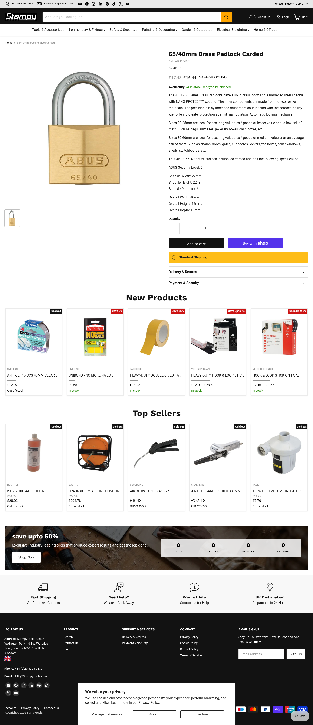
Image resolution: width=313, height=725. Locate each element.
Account (10, 708)
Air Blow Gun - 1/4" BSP (149, 491)
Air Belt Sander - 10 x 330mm (216, 491)
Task (256, 484)
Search (68, 637)
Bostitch (13, 484)
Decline (202, 714)
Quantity (174, 218)
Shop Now (26, 557)
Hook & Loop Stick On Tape (276, 375)
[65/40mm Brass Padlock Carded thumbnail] (12, 218)
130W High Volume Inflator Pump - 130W (277, 491)
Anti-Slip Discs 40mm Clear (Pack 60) (31, 375)
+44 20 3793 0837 (22, 3)
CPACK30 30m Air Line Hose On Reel (94, 491)
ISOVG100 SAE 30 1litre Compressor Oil (26, 491)
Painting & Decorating (159, 30)
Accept (154, 714)
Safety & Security (122, 30)
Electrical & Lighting (232, 30)
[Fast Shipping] (43, 593)
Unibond (74, 369)
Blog (67, 649)
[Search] (226, 17)
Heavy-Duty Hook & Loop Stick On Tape (217, 375)
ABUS (177, 68)
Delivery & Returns (134, 637)
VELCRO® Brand (201, 369)
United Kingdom (289, 3)
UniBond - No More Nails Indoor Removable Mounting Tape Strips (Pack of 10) (94, 375)
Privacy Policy (189, 637)
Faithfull (136, 369)
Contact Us (71, 643)
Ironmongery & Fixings (86, 30)
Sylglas (12, 369)
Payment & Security (135, 643)
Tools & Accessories (47, 30)
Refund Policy (189, 649)
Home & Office (265, 30)
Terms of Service (191, 655)
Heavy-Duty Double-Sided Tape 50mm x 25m (156, 375)
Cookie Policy (189, 643)
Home (8, 42)
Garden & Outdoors (196, 30)
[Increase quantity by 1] (205, 228)
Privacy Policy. (149, 703)
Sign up (296, 654)
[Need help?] (118, 593)
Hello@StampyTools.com (58, 3)
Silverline (136, 484)
